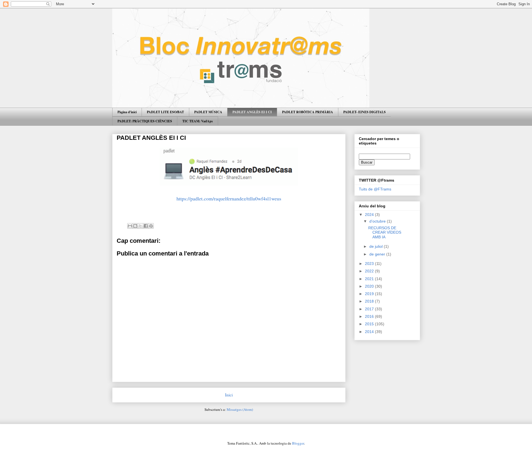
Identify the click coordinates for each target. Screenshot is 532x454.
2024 (370, 214)
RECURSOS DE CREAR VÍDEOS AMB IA (384, 232)
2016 (370, 316)
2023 (370, 263)
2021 (370, 279)
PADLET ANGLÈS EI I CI (252, 112)
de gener (377, 254)
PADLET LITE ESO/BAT (165, 112)
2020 (370, 286)
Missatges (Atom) (240, 409)
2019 (370, 294)
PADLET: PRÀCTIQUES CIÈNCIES (144, 121)
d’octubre (378, 221)
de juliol (376, 246)
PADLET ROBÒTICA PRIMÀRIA (307, 112)
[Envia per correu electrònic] (130, 226)
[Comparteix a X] (140, 226)
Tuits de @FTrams (375, 189)
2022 (370, 271)
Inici (229, 395)
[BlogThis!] (135, 226)
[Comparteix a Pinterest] (151, 226)
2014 (370, 331)
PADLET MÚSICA (208, 112)
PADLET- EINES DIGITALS (364, 112)
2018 (370, 301)
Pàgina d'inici (127, 112)
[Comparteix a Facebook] (146, 226)
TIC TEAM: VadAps (197, 121)
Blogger (298, 443)
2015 (370, 324)
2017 (370, 309)
